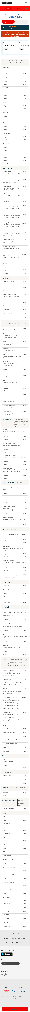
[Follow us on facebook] (5, 975)
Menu (9, 934)
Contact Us (16, 934)
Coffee (8, 8)
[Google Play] (7, 954)
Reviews (23, 934)
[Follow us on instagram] (2, 975)
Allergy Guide (9, 942)
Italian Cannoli (17, 8)
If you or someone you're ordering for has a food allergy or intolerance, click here (15, 16)
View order (15, 1009)
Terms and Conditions (9, 938)
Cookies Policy (19, 942)
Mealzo (15, 999)
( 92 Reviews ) (11, 28)
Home (5, 934)
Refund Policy (21, 938)
